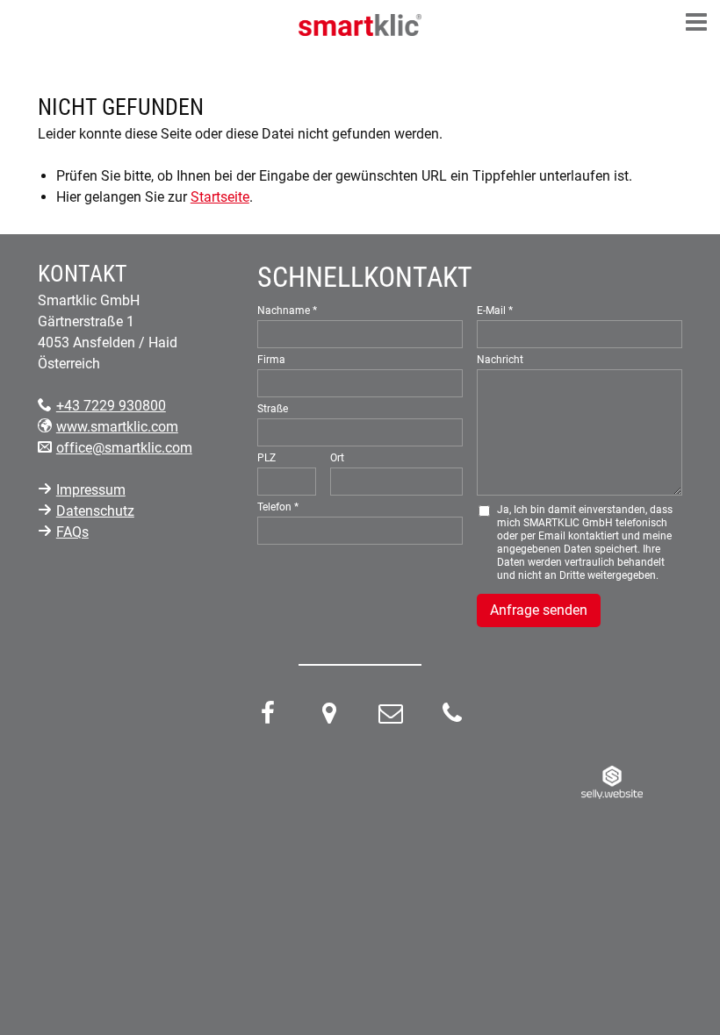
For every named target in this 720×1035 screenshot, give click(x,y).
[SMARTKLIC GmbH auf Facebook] (268, 717)
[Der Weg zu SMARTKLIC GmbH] (329, 717)
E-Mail (491, 310)
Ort (337, 458)
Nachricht (500, 359)
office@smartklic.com (124, 447)
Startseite (220, 197)
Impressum (91, 490)
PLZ (266, 458)
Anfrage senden (538, 610)
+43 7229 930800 (111, 405)
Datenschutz (95, 511)
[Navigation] (696, 23)
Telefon (274, 507)
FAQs (72, 532)
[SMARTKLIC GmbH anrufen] (452, 717)
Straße (272, 409)
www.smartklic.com (117, 426)
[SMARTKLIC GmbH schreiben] (391, 717)
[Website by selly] (612, 782)
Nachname (283, 310)
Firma (271, 359)
